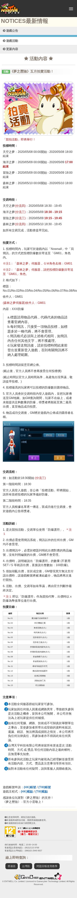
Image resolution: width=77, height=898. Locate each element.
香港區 (12, 866)
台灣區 (26, 866)
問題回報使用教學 (46, 866)
